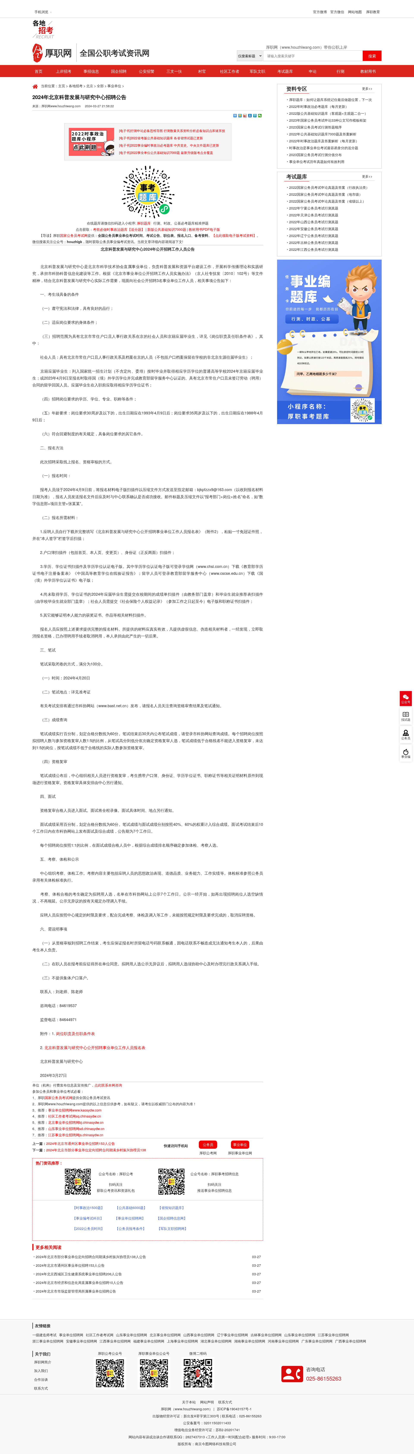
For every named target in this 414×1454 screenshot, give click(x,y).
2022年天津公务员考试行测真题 (313, 214)
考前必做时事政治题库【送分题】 (119, 229)
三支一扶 (174, 71)
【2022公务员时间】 (88, 1228)
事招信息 (91, 71)
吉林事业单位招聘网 (266, 1334)
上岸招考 (63, 71)
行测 (340, 71)
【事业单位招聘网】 (129, 1218)
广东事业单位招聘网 (316, 1341)
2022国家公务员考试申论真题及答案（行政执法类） (329, 187)
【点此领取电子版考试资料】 (234, 235)
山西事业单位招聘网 (198, 1334)
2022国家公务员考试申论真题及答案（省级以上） (327, 201)
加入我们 (41, 1370)
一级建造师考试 (44, 1334)
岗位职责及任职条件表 (75, 1033)
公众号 (405, 702)
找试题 (405, 719)
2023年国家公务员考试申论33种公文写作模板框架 (327, 120)
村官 (202, 71)
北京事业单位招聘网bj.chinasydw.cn (76, 1122)
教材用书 (368, 71)
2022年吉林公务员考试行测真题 (313, 242)
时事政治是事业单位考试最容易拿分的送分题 (323, 147)
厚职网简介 (42, 1361)
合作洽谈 (41, 1379)
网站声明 (207, 1402)
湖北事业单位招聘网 (216, 1341)
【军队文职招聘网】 (172, 1228)
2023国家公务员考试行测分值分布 (315, 154)
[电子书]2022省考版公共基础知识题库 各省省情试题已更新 (161, 138)
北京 (89, 85)
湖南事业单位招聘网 (249, 1341)
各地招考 (76, 85)
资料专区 (296, 88)
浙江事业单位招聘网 (47, 1341)
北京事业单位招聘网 (165, 1334)
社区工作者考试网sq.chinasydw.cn (74, 1116)
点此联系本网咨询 (108, 1085)
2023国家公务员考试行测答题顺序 (315, 127)
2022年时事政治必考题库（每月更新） (319, 106)
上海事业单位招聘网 (182, 1341)
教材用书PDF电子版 (204, 229)
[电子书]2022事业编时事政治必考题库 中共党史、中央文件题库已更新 (169, 145)
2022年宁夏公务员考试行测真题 (313, 208)
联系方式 (41, 1388)
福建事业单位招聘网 (148, 1341)
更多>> (367, 88)
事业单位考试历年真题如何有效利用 (316, 161)
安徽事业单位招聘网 (81, 1341)
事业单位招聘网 (71, 1334)
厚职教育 (373, 11)
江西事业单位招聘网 (115, 1341)
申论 (313, 71)
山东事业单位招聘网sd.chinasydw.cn (76, 1128)
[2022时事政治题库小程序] (91, 130)
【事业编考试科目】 (88, 1218)
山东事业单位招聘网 (131, 1334)
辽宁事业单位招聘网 (232, 1334)
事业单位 (114, 85)
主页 (61, 85)
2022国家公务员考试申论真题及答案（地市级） (325, 194)
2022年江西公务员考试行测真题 (313, 249)
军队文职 (257, 71)
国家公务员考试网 (74, 235)
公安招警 (146, 71)
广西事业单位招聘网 (350, 1341)
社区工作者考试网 (99, 1334)
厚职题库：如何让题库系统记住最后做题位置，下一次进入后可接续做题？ (330, 100)
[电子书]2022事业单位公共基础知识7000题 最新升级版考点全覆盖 (166, 152)
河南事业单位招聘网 (283, 1341)
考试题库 (285, 71)
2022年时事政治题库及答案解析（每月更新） (324, 140)
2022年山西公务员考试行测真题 (313, 221)
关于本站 (189, 1402)
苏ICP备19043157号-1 (234, 1408)
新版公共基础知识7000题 (166, 229)
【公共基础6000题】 (131, 1207)
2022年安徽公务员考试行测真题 (313, 228)
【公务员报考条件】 (130, 1228)
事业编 (405, 756)
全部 (100, 85)
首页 (38, 71)
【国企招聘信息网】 (171, 1218)
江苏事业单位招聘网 (333, 1334)
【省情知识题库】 (171, 1207)
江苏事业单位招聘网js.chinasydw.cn (75, 1134)
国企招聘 (119, 71)
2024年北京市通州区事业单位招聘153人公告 (80, 1143)
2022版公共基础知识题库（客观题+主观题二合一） (328, 113)
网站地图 (355, 11)
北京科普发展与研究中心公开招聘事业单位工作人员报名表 (94, 1047)
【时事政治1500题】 (88, 1207)
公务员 (405, 738)
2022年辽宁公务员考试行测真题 (313, 235)
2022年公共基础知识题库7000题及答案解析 (322, 134)
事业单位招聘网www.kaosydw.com (74, 1110)
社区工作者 (229, 71)
